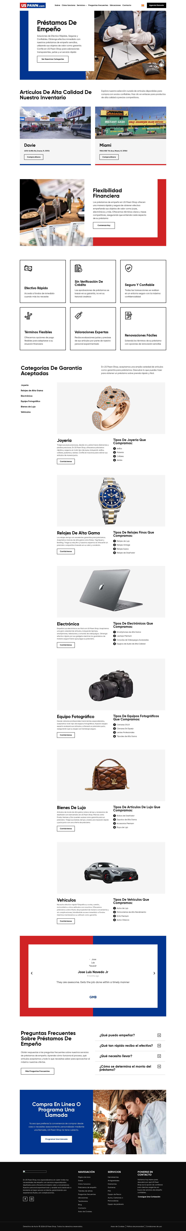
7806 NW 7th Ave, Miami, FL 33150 (113, 151)
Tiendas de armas (85, 1191)
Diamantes (112, 1184)
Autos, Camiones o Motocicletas (115, 1199)
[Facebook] (25, 1199)
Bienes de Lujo (28, 406)
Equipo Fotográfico (30, 401)
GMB (93, 997)
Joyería (25, 385)
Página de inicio (84, 1177)
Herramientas (113, 1177)
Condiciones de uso (154, 1226)
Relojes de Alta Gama (32, 390)
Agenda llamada (156, 5)
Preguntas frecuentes (98, 5)
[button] (31, 973)
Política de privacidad (135, 1226)
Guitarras (111, 1187)
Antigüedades (113, 1181)
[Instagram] (31, 1199)
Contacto (126, 5)
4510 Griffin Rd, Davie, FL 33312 (37, 151)
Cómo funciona (68, 5)
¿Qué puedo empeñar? (117, 1035)
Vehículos (26, 412)
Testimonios (83, 1201)
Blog (80, 1205)
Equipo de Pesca (114, 1194)
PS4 (109, 1191)
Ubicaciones (115, 5)
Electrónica (26, 396)
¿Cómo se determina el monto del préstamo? (125, 1068)
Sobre (57, 5)
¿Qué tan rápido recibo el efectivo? (126, 1046)
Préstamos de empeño (87, 1187)
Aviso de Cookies (85, 1211)
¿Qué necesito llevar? (115, 1056)
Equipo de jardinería (116, 1204)
